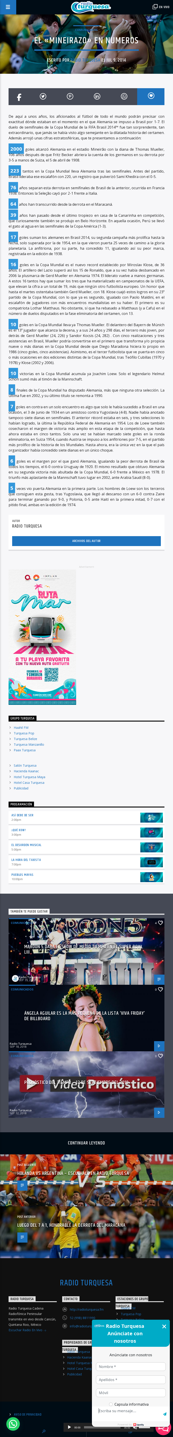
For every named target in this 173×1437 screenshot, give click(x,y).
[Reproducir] (69, 1427)
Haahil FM (21, 727)
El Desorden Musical (26, 845)
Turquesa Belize (25, 739)
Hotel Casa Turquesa (29, 782)
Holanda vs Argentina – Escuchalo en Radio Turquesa (73, 1173)
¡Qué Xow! (18, 830)
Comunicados (86, 30)
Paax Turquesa (25, 750)
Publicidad (21, 788)
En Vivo (164, 7)
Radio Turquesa (85, 60)
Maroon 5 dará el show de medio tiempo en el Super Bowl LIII (83, 949)
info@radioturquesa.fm (86, 1326)
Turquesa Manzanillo (29, 744)
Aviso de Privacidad (28, 1414)
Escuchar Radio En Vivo (26, 1330)
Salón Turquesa (25, 765)
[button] (13, 1424)
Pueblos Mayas (22, 875)
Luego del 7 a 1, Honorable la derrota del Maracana (71, 1225)
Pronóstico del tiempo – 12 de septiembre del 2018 (76, 1082)
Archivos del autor (86, 541)
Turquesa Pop (24, 733)
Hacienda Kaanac (26, 771)
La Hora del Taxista (26, 860)
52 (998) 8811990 (82, 1318)
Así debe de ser (22, 815)
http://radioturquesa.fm (87, 1309)
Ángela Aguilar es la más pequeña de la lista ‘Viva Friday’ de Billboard (84, 1016)
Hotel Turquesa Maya (29, 777)
